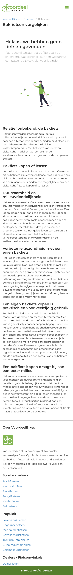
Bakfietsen (10, 506)
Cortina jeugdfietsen (16, 549)
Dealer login (11, 563)
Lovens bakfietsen (14, 520)
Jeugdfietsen (11, 496)
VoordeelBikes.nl (12, 19)
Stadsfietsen (11, 481)
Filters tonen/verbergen (36, 570)
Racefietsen (10, 491)
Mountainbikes (12, 486)
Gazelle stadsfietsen (16, 535)
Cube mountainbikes (16, 544)
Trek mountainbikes (16, 540)
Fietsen (30, 19)
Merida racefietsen (15, 530)
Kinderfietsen (11, 501)
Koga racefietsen (14, 525)
